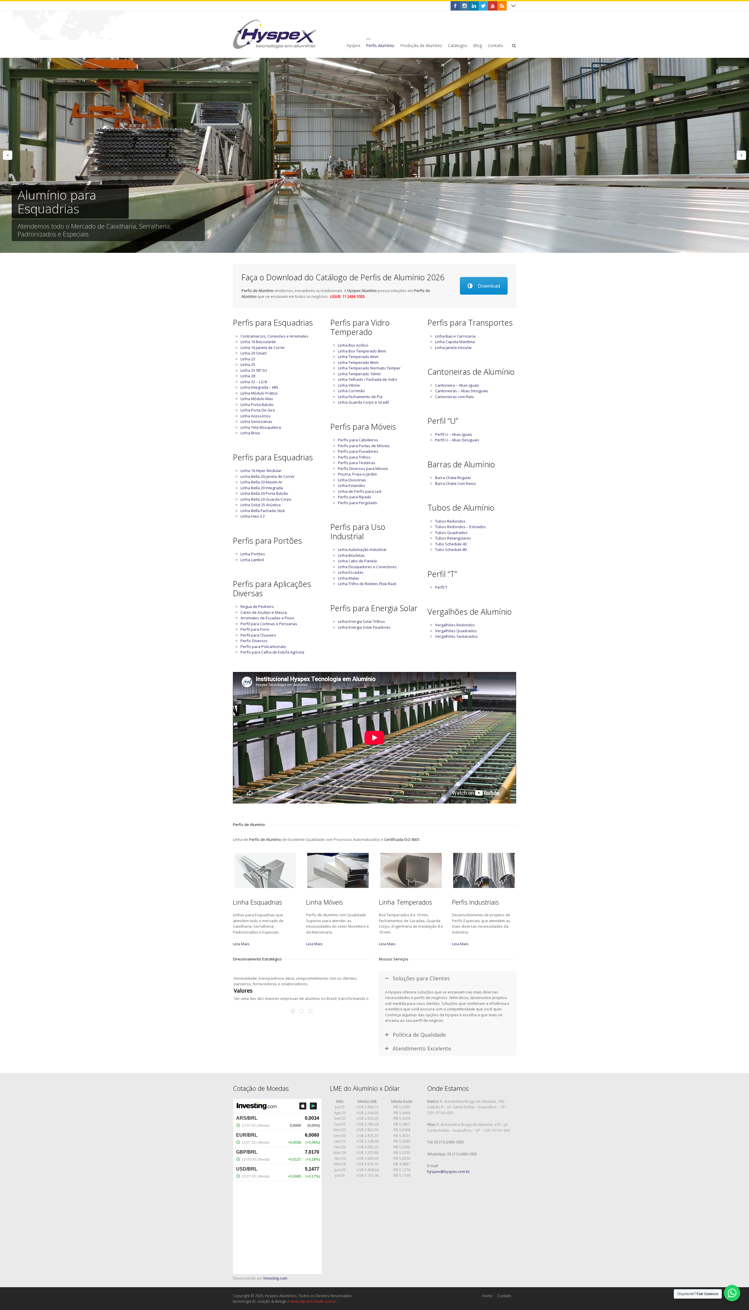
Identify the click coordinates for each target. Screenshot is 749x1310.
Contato (504, 1295)
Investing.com (275, 1278)
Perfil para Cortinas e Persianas (268, 623)
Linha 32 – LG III (253, 381)
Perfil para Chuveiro (258, 635)
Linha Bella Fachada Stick (262, 510)
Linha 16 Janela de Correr (262, 347)
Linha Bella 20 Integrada (261, 487)
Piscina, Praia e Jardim (357, 474)
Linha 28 (247, 376)
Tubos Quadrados (451, 532)
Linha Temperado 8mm (358, 362)
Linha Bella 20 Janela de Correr (267, 476)
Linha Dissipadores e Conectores (367, 566)
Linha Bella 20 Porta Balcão (264, 493)
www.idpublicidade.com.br (313, 1301)
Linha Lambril (252, 559)
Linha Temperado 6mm (358, 356)
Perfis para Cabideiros (358, 440)
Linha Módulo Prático (259, 393)
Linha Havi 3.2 (252, 516)
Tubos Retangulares (453, 538)
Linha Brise (250, 432)
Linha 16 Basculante (258, 341)
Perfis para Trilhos (354, 457)
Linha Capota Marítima (455, 341)
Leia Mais (241, 943)
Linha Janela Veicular (453, 347)
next (741, 155)
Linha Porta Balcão (257, 404)
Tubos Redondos (450, 521)
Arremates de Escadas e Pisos (267, 618)
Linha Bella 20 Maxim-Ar (261, 482)
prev (7, 155)
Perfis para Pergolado (357, 502)
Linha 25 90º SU (253, 370)
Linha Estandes (351, 485)
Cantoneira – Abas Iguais (457, 385)
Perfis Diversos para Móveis (363, 468)
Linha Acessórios (255, 416)
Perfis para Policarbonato (263, 646)
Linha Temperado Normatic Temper (369, 368)
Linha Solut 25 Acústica (260, 504)
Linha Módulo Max (256, 398)
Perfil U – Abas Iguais (453, 434)
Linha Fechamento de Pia (360, 396)
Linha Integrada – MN (259, 387)
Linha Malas (348, 578)
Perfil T (441, 587)
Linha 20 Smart (253, 353)
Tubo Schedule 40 (451, 544)
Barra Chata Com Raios (455, 483)
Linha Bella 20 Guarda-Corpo (265, 499)
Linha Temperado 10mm (359, 373)
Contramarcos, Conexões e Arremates (274, 336)
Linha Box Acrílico (353, 345)
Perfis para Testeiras (356, 462)
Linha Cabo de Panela (357, 561)
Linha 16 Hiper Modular (260, 470)
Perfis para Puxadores (358, 451)
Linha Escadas (350, 572)
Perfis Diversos (254, 640)
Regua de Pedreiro (257, 606)
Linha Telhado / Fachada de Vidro (367, 379)
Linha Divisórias (352, 480)
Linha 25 (247, 364)
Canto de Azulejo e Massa (263, 612)
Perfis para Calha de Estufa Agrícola (272, 652)
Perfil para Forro (254, 629)
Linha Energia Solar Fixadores (364, 627)
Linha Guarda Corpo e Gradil (363, 402)
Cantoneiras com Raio (454, 396)
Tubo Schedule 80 (451, 549)
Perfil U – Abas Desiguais (457, 440)
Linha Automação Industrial (362, 549)
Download (489, 286)
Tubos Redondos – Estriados (460, 526)
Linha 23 (247, 359)
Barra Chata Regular (453, 477)
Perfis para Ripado (354, 497)
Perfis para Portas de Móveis (364, 445)
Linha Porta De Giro (257, 410)
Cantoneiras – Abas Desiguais (461, 390)
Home (487, 1295)
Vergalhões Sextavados (456, 636)
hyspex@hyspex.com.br (448, 1171)
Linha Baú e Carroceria (455, 336)
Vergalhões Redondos (455, 625)
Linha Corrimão (351, 390)
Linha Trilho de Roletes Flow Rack (367, 583)
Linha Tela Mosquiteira (260, 427)
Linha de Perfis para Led (359, 491)
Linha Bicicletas (351, 555)
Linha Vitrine (349, 385)
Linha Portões (252, 554)
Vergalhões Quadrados (456, 630)
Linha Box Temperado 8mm (362, 351)
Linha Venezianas (256, 421)
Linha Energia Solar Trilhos (361, 621)
